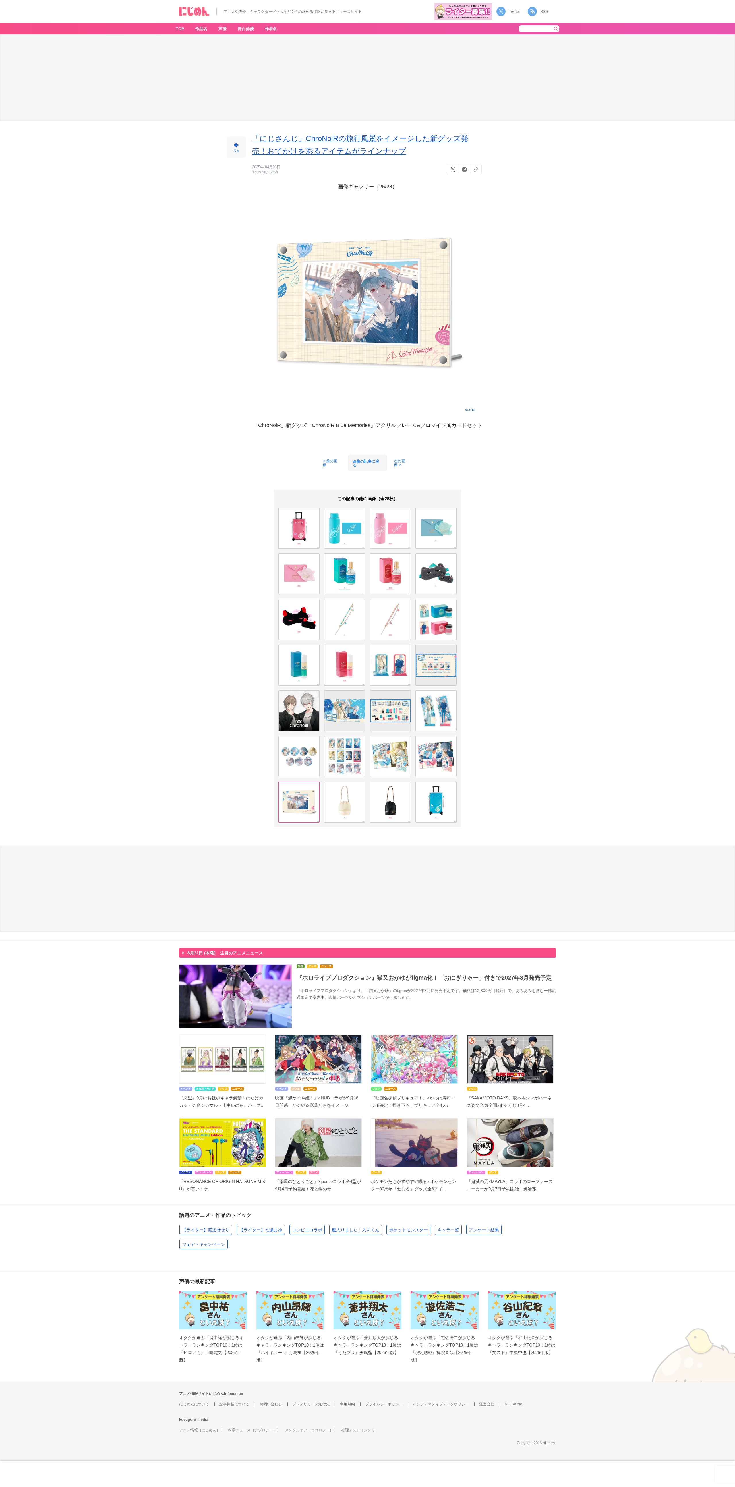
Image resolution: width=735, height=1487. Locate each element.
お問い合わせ (271, 1404)
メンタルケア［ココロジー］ (309, 1430)
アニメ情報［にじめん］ (199, 1430)
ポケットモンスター (408, 1229)
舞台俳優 (246, 28)
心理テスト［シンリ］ (360, 1430)
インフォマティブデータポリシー (441, 1404)
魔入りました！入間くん (355, 1229)
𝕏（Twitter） (515, 1404)
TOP (180, 28)
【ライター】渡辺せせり (205, 1229)
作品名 (201, 28)
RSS (544, 11)
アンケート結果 (484, 1229)
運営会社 (486, 1404)
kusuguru (187, 1419)
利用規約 (347, 1404)
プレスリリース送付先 (311, 1404)
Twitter (514, 11)
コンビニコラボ (307, 1229)
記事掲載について (234, 1404)
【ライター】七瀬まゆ (260, 1229)
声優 (222, 28)
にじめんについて (194, 1404)
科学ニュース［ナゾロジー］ (252, 1430)
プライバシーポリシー (384, 1404)
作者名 (271, 28)
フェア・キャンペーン (203, 1244)
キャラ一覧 (448, 1229)
